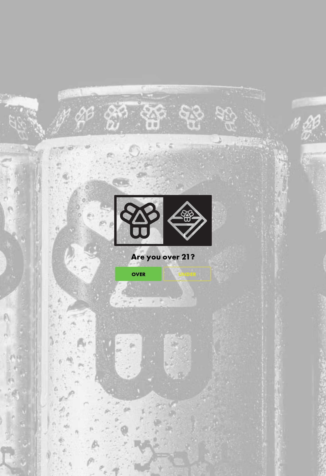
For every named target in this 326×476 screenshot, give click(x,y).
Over (138, 274)
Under (187, 274)
